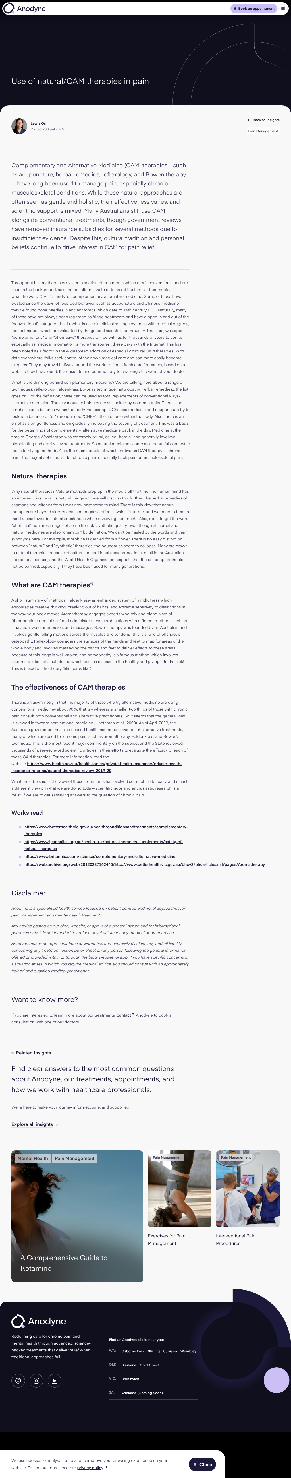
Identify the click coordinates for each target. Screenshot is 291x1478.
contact (126, 1015)
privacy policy (92, 1467)
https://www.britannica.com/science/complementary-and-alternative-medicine (99, 856)
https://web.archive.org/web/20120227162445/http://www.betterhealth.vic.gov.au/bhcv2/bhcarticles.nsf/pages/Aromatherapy (144, 864)
